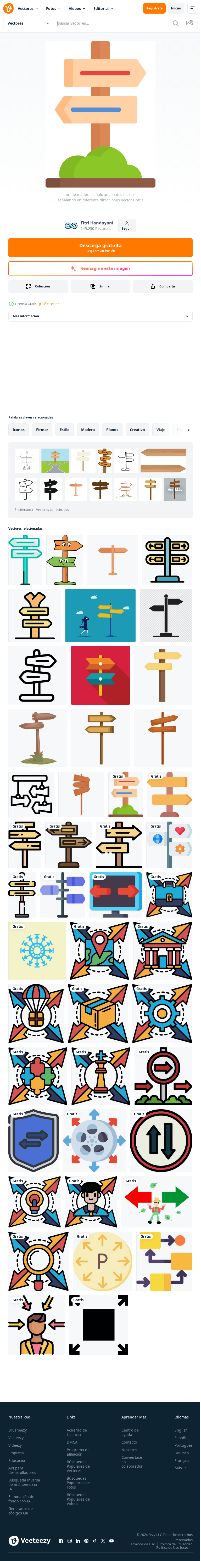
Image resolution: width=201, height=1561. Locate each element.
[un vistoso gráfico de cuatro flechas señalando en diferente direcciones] (34, 1202)
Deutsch (178, 1452)
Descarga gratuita (100, 247)
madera (88, 429)
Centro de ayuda (127, 1432)
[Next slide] (180, 429)
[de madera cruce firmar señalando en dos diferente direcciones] (163, 675)
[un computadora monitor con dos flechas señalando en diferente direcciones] (116, 895)
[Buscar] (175, 23)
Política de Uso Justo (168, 1550)
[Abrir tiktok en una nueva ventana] (95, 1542)
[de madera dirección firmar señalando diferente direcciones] (163, 738)
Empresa (16, 1452)
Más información (26, 316)
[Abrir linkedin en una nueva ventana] (78, 1542)
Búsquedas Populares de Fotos (76, 1483)
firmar (42, 429)
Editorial (101, 8)
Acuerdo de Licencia (75, 1432)
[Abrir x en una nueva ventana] (103, 1542)
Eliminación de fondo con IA (21, 1498)
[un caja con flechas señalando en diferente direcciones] (98, 1013)
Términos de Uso (176, 1544)
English (177, 1430)
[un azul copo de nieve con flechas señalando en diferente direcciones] (37, 951)
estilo (65, 429)
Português (180, 1445)
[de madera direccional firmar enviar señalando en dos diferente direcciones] (100, 738)
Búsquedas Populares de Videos (76, 1499)
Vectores (26, 8)
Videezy (15, 1445)
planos (112, 429)
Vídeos (75, 8)
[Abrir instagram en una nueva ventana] (70, 1542)
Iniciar (176, 8)
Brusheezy (17, 1430)
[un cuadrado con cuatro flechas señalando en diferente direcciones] (98, 1325)
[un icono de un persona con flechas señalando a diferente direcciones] (36, 1325)
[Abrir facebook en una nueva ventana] (61, 1542)
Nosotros (126, 1449)
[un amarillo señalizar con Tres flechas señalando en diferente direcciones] (22, 895)
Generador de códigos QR (20, 1510)
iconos (19, 429)
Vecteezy (16, 1437)
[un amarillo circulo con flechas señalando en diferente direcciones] (102, 1261)
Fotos (51, 8)
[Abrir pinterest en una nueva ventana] (86, 1542)
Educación (17, 1460)
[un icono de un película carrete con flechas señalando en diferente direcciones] (94, 1140)
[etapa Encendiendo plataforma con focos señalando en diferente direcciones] (31, 794)
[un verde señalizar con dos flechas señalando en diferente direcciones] (25, 560)
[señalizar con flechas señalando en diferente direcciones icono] (167, 560)
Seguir (127, 228)
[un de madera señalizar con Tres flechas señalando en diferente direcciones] (24, 845)
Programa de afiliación (76, 1452)
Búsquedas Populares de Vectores (76, 1466)
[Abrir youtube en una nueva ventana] (111, 1542)
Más (174, 1468)
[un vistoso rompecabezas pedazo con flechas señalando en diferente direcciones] (37, 1076)
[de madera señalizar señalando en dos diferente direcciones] (112, 560)
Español (178, 1437)
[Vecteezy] (8, 8)
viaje (161, 429)
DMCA (70, 1442)
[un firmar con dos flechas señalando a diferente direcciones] (169, 845)
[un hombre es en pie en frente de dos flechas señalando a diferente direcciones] (156, 1202)
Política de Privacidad (172, 1547)
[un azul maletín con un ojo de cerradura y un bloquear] (169, 895)
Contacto (126, 1442)
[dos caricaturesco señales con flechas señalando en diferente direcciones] (64, 560)
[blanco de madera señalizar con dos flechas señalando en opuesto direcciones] (100, 675)
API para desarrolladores (22, 1470)
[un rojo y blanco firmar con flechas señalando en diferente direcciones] (163, 1076)
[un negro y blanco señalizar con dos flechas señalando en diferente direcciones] (166, 615)
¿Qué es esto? (49, 304)
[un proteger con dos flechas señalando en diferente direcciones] (33, 1140)
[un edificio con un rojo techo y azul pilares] (162, 951)
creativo (137, 429)
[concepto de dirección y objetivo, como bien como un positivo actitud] (91, 1202)
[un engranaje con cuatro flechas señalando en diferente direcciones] (162, 1013)
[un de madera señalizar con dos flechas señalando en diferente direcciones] (125, 794)
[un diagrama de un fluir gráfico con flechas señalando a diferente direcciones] (164, 1261)
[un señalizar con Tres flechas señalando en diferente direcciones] (62, 895)
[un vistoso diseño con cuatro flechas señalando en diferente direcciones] (38, 1261)
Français (178, 1460)
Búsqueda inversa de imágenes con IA (24, 1484)
